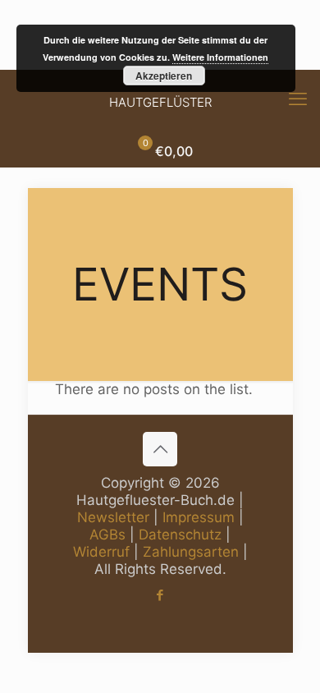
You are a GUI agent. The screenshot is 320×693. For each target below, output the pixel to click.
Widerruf (101, 552)
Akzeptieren (163, 75)
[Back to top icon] (160, 449)
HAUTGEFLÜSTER (160, 102)
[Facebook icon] (160, 595)
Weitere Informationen (220, 57)
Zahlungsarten (191, 552)
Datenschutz (180, 534)
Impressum (198, 517)
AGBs (107, 534)
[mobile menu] (298, 98)
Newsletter (113, 517)
